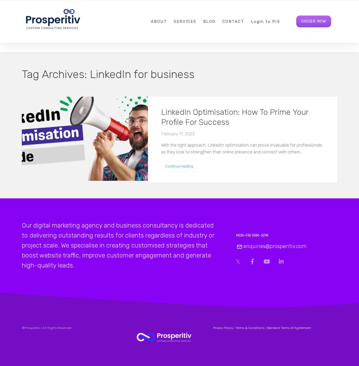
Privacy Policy (223, 328)
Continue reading (179, 166)
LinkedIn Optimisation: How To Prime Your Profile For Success (234, 117)
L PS (265, 21)
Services (185, 21)
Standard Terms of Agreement (289, 328)
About (159, 21)
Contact (233, 21)
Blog (209, 21)
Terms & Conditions (249, 328)
